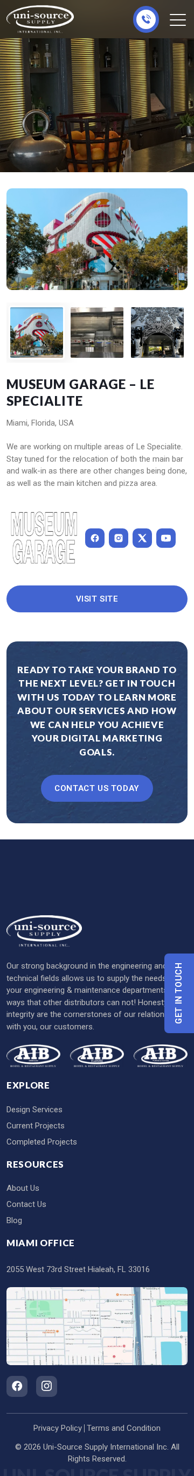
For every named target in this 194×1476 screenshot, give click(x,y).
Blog (14, 1220)
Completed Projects (41, 1142)
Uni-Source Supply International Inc (105, 1447)
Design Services (34, 1109)
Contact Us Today (97, 788)
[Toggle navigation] (179, 19)
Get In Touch (179, 994)
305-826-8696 (146, 19)
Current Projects (35, 1126)
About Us (22, 1188)
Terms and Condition (124, 1428)
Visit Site (97, 599)
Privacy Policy (57, 1428)
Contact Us (26, 1204)
